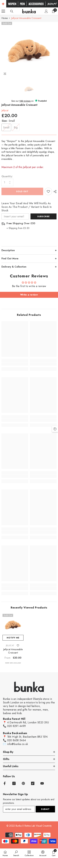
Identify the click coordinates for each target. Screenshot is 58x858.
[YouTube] (42, 783)
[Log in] (46, 11)
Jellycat (4, 110)
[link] (14, 364)
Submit (45, 809)
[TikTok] (32, 783)
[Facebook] (4, 783)
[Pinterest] (23, 783)
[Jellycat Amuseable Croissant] (13, 624)
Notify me (13, 637)
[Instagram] (14, 783)
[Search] (12, 11)
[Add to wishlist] (48, 191)
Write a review (29, 294)
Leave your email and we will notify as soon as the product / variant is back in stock (26, 207)
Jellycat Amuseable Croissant (13, 651)
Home (4, 18)
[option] (29, 49)
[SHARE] (54, 191)
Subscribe (43, 216)
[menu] (3, 11)
